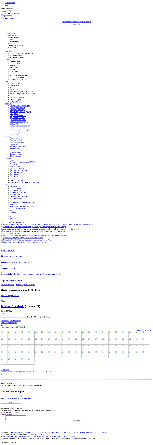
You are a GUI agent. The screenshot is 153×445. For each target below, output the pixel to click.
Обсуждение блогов (17, 108)
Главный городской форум (20, 106)
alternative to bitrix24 (16, 257)
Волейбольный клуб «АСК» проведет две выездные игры (25, 242)
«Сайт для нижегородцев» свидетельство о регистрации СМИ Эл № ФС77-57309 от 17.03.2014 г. (38, 436)
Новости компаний (17, 188)
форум (82, 432)
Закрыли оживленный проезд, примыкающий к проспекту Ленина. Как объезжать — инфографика (41, 229)
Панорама (13, 164)
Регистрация (10, 3)
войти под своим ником (10, 398)
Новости (8, 51)
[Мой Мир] (24, 327)
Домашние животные (18, 120)
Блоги (7, 59)
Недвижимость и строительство (22, 202)
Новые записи (8, 250)
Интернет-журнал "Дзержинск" (22, 92)
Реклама (13, 218)
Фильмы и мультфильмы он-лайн (22, 94)
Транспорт (14, 174)
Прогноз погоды (16, 172)
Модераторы (14, 134)
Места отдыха (15, 152)
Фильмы (12, 45)
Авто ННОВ (14, 85)
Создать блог (15, 71)
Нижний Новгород (17, 180)
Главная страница (7, 285)
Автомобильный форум (19, 122)
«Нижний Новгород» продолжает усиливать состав (23, 238)
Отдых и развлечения (18, 116)
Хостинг (13, 216)
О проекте (27, 432)
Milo (2, 313)
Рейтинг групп (15, 100)
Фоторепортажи (13, 41)
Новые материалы (17, 98)
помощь (12, 402)
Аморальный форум (17, 110)
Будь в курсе (76, 24)
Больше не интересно (9, 323)
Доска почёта (15, 63)
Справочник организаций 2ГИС (22, 162)
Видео (12, 69)
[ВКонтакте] (17, 327)
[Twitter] (20, 327)
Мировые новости (17, 57)
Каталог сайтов (12, 47)
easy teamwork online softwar (22, 262)
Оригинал (5, 370)
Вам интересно (15, 321)
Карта (9, 43)
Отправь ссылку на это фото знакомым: (16, 372)
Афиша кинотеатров (17, 138)
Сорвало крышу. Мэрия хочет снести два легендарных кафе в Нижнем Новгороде (34, 227)
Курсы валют (15, 194)
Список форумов (16, 132)
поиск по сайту (7, 9)
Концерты (14, 144)
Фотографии (14, 67)
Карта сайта (36, 432)
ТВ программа (12, 37)
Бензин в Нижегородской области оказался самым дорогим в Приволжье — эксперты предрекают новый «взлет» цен (48, 224)
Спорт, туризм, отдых (18, 208)
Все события (14, 148)
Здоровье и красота (17, 118)
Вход (7, 5)
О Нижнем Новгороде (50, 432)
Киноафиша (11, 35)
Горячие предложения (18, 170)
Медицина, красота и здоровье (21, 206)
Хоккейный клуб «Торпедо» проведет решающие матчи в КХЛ (27, 240)
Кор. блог (64, 432)
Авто (12, 204)
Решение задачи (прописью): (12, 408)
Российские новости (18, 55)
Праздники (14, 89)
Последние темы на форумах (21, 130)
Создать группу (16, 102)
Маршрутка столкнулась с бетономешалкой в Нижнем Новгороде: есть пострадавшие (36, 231)
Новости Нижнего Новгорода (21, 53)
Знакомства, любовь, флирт (20, 112)
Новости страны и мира (10, 233)
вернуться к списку (144, 330)
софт (23, 45)
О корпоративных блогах (19, 79)
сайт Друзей (11, 33)
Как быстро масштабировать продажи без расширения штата (37, 274)
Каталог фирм (15, 190)
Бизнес (8, 184)
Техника (13, 210)
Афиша (8, 136)
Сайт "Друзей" (15, 83)
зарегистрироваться (27, 398)
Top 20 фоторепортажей (10, 296)
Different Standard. (12, 306)
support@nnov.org (92, 432)
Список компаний (17, 77)
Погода (3, 11)
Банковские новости (17, 186)
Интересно (5, 321)
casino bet (12, 268)
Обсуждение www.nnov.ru (20, 126)
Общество (14, 114)
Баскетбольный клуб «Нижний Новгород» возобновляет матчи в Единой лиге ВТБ (35, 235)
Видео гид (14, 176)
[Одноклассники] (22, 327)
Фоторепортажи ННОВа (25, 285)
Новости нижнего (17, 168)
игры (19, 45)
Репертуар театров (17, 142)
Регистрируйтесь (24, 385)
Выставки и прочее (17, 146)
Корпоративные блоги (18, 192)
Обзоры (13, 212)
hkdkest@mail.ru (16, 432)
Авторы (13, 65)
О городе (8, 158)
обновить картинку (8, 414)
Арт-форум (14, 124)
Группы (8, 81)
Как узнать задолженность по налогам (24, 182)
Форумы (10, 39)
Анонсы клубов (16, 140)
